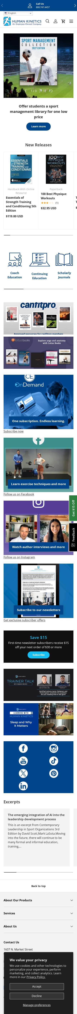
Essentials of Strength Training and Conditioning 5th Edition (21, 204)
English (12, 13)
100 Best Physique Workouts (53, 196)
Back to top (38, 886)
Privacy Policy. (36, 977)
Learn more (38, 126)
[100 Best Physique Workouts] (56, 169)
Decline (37, 996)
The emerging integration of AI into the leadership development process (36, 817)
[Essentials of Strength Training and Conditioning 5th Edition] (21, 169)
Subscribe (39, 654)
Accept (36, 986)
